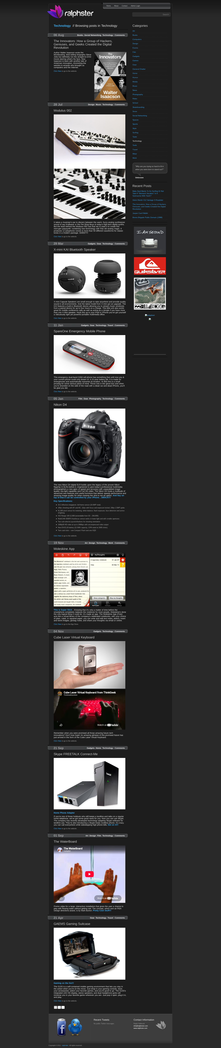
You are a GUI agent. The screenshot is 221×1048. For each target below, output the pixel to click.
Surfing (135, 133)
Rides (134, 99)
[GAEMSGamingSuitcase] (90, 924)
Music (134, 86)
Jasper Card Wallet (140, 213)
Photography (137, 94)
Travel (134, 149)
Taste (134, 137)
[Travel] (110, 325)
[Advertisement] (150, 338)
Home (108, 6)
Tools (134, 145)
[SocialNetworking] (92, 35)
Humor (135, 77)
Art (133, 31)
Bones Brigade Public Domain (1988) (147, 217)
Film (134, 52)
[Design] (91, 104)
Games (135, 60)
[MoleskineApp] (90, 549)
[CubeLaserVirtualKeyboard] (90, 637)
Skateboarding (138, 107)
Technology (137, 141)
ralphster (65, 1045)
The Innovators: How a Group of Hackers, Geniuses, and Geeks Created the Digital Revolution (149, 206)
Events (135, 48)
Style (134, 128)
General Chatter (139, 69)
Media (134, 82)
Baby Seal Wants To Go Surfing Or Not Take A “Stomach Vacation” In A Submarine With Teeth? (148, 193)
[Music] (98, 104)
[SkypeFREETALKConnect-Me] (90, 754)
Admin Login (135, 6)
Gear (134, 65)
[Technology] (107, 35)
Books (134, 35)
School (135, 103)
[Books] (80, 35)
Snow (134, 111)
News (134, 90)
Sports (135, 124)
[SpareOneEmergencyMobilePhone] (90, 331)
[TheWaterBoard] (90, 842)
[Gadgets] (92, 243)
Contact (125, 6)
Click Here (57, 71)
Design (135, 43)
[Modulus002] (90, 111)
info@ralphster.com (141, 1026)
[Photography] (95, 398)
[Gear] (99, 243)
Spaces (135, 120)
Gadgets (135, 56)
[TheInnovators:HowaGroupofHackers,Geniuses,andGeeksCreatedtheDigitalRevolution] (90, 44)
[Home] (98, 748)
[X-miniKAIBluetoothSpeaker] (90, 250)
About (116, 6)
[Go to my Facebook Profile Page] (61, 1036)
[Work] (110, 543)
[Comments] (120, 35)
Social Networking (139, 116)
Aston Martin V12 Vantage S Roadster (147, 200)
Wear (134, 154)
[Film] (80, 398)
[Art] (86, 543)
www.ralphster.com (140, 1028)
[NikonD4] (90, 405)
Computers (136, 39)
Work (134, 158)
